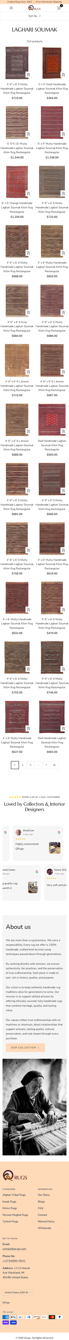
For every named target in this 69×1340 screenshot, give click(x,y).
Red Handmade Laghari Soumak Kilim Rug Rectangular (52, 445)
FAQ (40, 1208)
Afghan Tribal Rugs (14, 1195)
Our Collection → (25, 1047)
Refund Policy (46, 1221)
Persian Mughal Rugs (15, 1215)
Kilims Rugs (10, 1208)
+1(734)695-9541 (14, 1261)
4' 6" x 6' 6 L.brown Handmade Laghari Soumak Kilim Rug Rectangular (17, 386)
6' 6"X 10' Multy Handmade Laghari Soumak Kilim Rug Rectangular (17, 148)
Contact (42, 1215)
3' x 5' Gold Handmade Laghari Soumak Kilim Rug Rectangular (52, 88)
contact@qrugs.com (14, 1249)
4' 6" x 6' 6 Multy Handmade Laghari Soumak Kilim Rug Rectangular (17, 88)
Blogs (41, 1202)
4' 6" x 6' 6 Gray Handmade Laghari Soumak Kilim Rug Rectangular (17, 326)
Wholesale (44, 1228)
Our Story (44, 1195)
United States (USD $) (16, 1292)
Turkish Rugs (10, 1221)
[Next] (54, 765)
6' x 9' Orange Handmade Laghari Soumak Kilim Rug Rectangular (17, 207)
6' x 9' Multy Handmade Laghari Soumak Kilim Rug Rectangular (52, 148)
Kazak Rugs (9, 1202)
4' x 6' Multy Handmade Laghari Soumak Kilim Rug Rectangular (52, 267)
